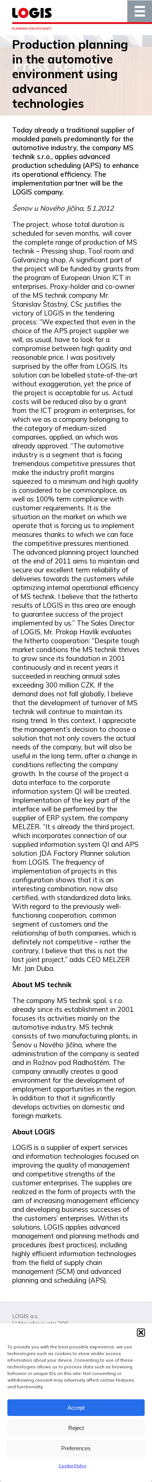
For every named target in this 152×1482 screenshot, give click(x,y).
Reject (76, 1428)
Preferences (76, 1448)
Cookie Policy (72, 1465)
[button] (141, 1332)
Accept (76, 1408)
